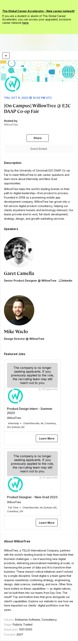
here (25, 22)
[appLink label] (65, 280)
